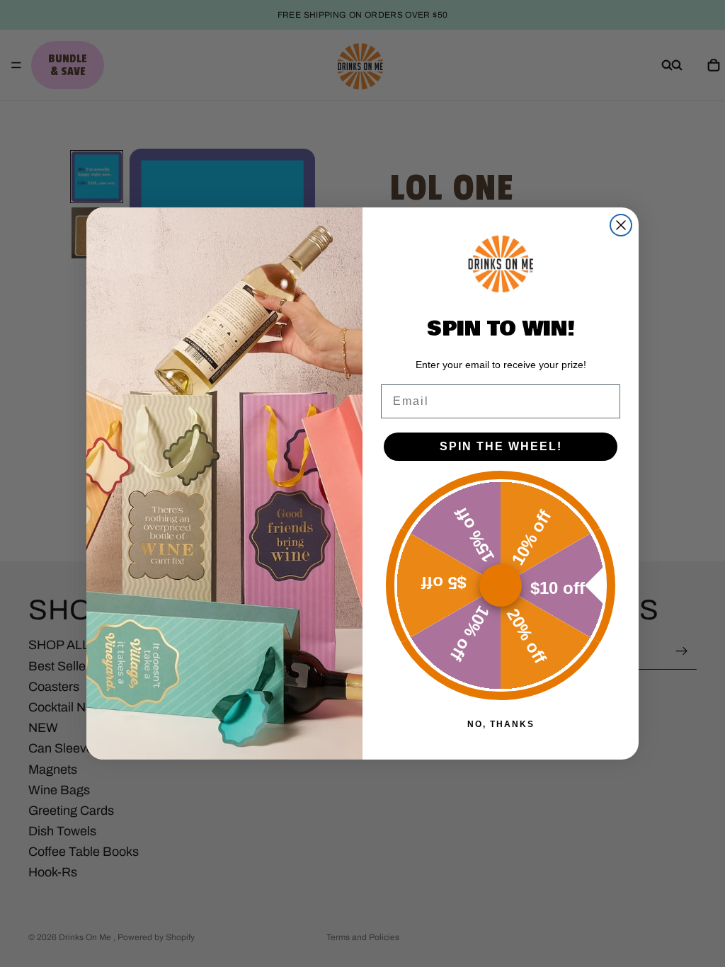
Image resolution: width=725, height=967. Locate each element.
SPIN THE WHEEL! (501, 446)
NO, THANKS (501, 724)
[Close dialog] (621, 225)
